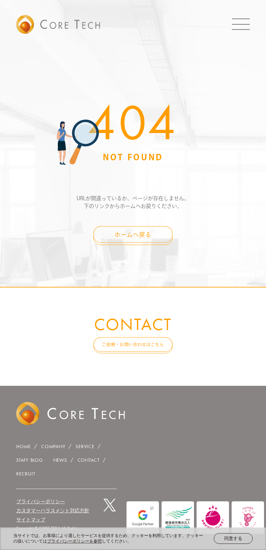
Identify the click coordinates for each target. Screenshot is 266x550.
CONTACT (89, 460)
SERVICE (85, 446)
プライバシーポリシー (40, 501)
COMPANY (53, 446)
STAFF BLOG (29, 460)
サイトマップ (30, 519)
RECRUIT (25, 474)
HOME (23, 446)
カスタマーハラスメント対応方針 (52, 510)
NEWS (60, 460)
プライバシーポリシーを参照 (74, 541)
